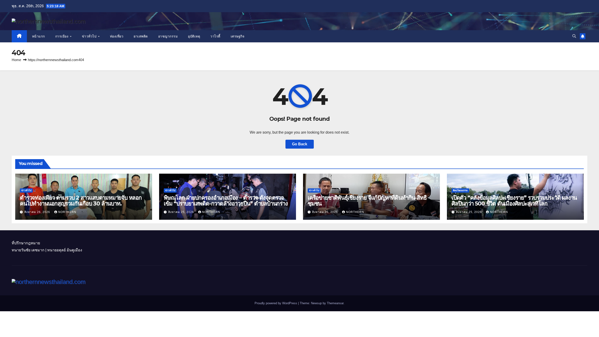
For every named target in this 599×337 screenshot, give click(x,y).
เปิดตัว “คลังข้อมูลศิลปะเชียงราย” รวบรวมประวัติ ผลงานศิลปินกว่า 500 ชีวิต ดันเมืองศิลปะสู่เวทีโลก (514, 200)
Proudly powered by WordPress (276, 303)
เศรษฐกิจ (238, 36)
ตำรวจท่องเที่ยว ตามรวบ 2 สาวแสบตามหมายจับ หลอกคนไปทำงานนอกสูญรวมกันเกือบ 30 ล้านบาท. (81, 200)
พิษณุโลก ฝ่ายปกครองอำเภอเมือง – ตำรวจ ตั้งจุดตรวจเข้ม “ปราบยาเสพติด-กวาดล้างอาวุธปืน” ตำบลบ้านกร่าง (226, 200)
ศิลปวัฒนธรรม (460, 190)
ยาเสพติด (141, 36)
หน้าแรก (38, 36)
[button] (574, 36)
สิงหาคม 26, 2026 (37, 212)
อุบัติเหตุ (194, 36)
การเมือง (62, 36)
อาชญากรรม (168, 36)
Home (16, 60)
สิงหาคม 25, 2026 (181, 212)
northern (67, 212)
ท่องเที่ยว (117, 36)
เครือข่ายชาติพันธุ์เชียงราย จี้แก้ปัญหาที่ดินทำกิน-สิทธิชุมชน (367, 200)
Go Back (299, 144)
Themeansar (335, 303)
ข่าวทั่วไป (90, 36)
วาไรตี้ (215, 36)
